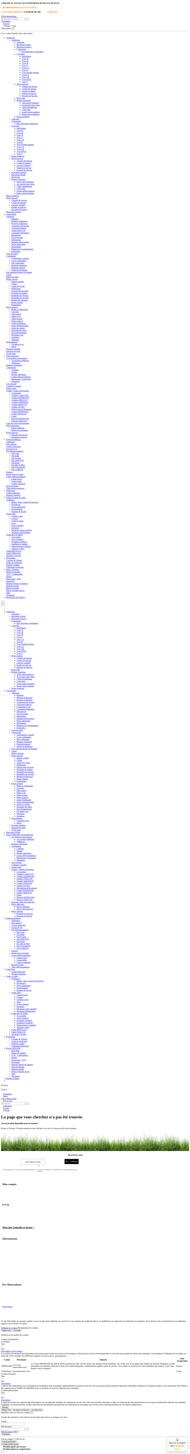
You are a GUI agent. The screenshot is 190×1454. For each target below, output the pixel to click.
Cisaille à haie (17, 516)
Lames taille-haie (13, 493)
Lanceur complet (28, 91)
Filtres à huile (16, 319)
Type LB (25, 77)
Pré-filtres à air (17, 335)
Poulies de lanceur (29, 93)
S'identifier (7, 1094)
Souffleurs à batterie (19, 544)
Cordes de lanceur (29, 89)
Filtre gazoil (16, 314)
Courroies (21, 54)
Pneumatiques (12, 342)
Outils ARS (11, 514)
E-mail (3, 1421)
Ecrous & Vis (11, 449)
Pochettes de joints (18, 330)
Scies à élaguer (17, 525)
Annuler (5, 1407)
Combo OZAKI (18, 407)
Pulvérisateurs (17, 509)
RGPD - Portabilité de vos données (21, 1265)
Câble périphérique (29, 107)
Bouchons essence (24, 47)
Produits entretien (13, 349)
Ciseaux (14, 518)
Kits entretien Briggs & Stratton (19, 272)
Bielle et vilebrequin (19, 309)
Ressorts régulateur (19, 265)
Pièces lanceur (22, 84)
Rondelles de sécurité (20, 298)
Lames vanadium (18, 484)
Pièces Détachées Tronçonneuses (19, 835)
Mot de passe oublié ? (10, 1432)
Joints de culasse (18, 328)
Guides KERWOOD (19, 412)
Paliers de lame (12, 277)
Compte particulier (9, 1442)
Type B (25, 70)
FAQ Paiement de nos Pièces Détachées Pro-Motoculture (30, 1222)
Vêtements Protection (15, 567)
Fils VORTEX (17, 470)
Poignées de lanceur (19, 435)
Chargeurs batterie (18, 228)
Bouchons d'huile (24, 45)
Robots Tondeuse (24, 100)
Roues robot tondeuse (30, 114)
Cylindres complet (13, 386)
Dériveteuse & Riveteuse (21, 409)
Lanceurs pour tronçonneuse (17, 423)
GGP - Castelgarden (14, 574)
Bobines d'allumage (19, 221)
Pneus (13, 347)
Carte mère (26, 110)
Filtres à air (15, 316)
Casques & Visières (14, 560)
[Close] (2, 605)
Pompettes (15, 381)
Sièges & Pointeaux (19, 270)
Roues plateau (17, 302)
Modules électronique (20, 242)
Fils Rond (15, 463)
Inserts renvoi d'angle (15, 474)
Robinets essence (18, 268)
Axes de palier (12, 254)
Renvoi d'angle (12, 486)
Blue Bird (15, 1051)
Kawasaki (10, 581)
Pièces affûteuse (17, 428)
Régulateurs (16, 247)
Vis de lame (11, 354)
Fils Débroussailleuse (15, 451)
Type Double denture (30, 72)
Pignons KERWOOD (20, 419)
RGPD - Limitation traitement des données (24, 1260)
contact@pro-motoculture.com (14, 1297)
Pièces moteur (12, 307)
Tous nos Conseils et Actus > (18, 1227)
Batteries (14, 219)
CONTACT (52, 12)
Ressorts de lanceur (29, 96)
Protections (10, 1037)
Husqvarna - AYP (13, 579)
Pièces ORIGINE (13, 1048)
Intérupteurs (16, 240)
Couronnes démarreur (20, 233)
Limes (13, 416)
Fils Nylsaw (16, 458)
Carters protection (13, 446)
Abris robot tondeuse (30, 103)
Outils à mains (12, 976)
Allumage (21, 42)
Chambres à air (17, 344)
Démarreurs (16, 235)
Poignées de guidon (19, 293)
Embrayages (11, 388)
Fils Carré (15, 453)
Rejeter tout (6, 1330)
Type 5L (25, 63)
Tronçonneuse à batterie (21, 546)
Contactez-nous (13, 1194)
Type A (25, 66)
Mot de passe (6, 1426)
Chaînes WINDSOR (19, 402)
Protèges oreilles (13, 565)
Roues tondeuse (23, 117)
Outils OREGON (13, 553)
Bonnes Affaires (12, 1078)
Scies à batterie (17, 539)
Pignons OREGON (19, 421)
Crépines (15, 370)
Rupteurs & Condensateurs (22, 249)
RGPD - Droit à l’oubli (16, 1263)
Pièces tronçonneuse (19, 430)
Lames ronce (16, 479)
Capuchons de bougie (20, 226)
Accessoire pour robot (31, 105)
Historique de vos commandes (19, 1192)
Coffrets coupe (17, 521)
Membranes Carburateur (21, 379)
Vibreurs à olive (17, 549)
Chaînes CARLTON (19, 395)
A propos (11, 1274)
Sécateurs (15, 528)
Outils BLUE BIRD (14, 535)
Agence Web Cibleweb (106, 1315)
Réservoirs (21, 98)
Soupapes (15, 340)
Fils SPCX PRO (18, 465)
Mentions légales (14, 1256)
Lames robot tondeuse (31, 112)
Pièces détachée (12, 426)
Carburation (21, 49)
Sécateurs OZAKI (13, 556)
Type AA (25, 68)
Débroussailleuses (13, 918)
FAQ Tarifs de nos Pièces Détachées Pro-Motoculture (29, 1212)
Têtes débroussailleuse (15, 488)
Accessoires (16, 393)
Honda (9, 577)
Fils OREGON (17, 460)
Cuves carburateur (18, 261)
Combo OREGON (19, 405)
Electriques (15, 505)
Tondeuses (15, 40)
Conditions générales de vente (19, 1253)
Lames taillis (16, 481)
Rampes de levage (18, 511)
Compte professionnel (10, 1444)
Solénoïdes (15, 251)
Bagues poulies (17, 282)
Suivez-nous (7, 1306)
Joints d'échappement (20, 326)
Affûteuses (15, 363)
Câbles (14, 284)
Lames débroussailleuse (21, 377)
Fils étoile (15, 456)
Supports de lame (13, 351)
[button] (11, 1351)
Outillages (10, 500)
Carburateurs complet (20, 258)
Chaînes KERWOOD (20, 398)
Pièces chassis (12, 279)
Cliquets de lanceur (29, 86)
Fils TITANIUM (18, 467)
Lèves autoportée (18, 507)
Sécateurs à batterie (19, 542)
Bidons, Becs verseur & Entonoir (24, 502)
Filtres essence (17, 321)
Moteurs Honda (12, 586)
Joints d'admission (18, 323)
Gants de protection (14, 563)
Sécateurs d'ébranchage (20, 532)
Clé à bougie (11, 384)
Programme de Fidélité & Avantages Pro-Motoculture (29, 1210)
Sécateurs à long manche (21, 530)
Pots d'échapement (18, 333)
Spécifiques (26, 56)
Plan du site (12, 1272)
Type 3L (25, 59)
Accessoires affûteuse (20, 360)
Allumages (10, 442)
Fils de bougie (17, 237)
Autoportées (11, 691)
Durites (14, 372)
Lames (9, 275)
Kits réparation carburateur (32, 52)
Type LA (25, 75)
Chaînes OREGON (19, 400)
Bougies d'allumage (19, 223)
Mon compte (12, 1190)
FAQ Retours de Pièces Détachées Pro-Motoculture (28, 1219)
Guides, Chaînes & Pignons (17, 391)
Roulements (16, 305)
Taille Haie (10, 969)
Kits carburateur (17, 263)
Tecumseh (10, 595)
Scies (13, 523)
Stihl (8, 593)
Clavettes (15, 312)
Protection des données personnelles (22, 1258)
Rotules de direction (19, 300)
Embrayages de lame (19, 291)
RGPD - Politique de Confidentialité (22, 1267)
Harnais (9, 472)
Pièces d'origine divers (15, 590)
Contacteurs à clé (18, 230)
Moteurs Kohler (12, 588)
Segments (15, 337)
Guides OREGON (19, 414)
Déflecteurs (16, 288)
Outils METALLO (14, 551)
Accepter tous (37, 1410)
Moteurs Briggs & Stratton (17, 583)
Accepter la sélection (21, 1410)
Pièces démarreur (18, 244)
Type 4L (25, 61)
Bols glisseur (11, 444)
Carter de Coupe (18, 286)
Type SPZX (27, 79)
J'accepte (16, 1330)
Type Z (25, 82)
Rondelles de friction (19, 295)
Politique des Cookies (16, 1270)
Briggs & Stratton (13, 572)
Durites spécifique (18, 374)
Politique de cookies (9, 1328)
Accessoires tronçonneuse (16, 358)
